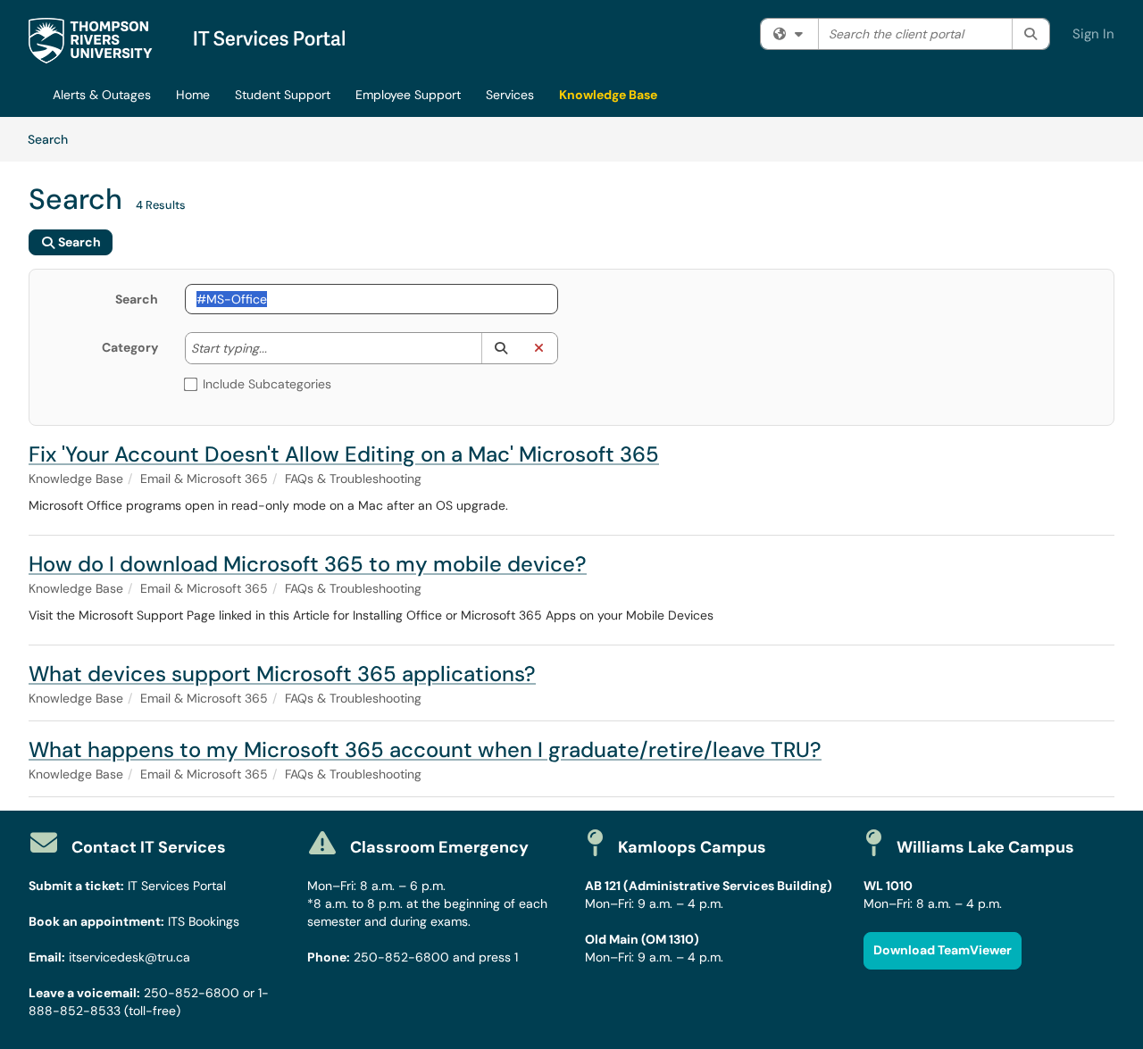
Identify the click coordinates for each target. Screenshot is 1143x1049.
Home (193, 95)
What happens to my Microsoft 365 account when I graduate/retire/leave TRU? (425, 749)
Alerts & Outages (102, 95)
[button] (500, 348)
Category (130, 347)
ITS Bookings (203, 921)
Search (54, 138)
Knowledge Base (608, 95)
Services (510, 95)
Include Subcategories (267, 384)
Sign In (1093, 34)
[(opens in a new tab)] (187, 40)
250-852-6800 (191, 993)
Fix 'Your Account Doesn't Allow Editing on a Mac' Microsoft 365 (344, 454)
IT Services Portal (177, 886)
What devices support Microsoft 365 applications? (282, 673)
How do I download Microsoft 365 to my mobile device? (308, 564)
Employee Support (408, 95)
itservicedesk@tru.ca (129, 957)
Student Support (282, 95)
